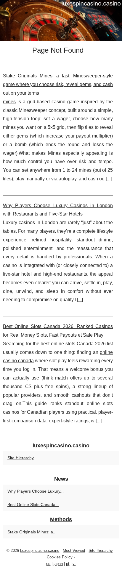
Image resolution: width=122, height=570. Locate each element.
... (108, 178)
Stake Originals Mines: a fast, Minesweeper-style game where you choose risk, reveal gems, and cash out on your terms (58, 84)
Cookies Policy (60, 557)
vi (74, 563)
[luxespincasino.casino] (61, 20)
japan (58, 563)
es (48, 563)
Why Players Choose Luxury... (35, 491)
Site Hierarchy (20, 457)
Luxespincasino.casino (39, 550)
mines (9, 101)
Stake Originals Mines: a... (32, 532)
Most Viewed (74, 550)
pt (67, 563)
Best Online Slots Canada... (33, 504)
